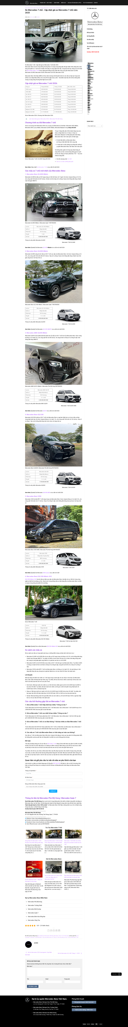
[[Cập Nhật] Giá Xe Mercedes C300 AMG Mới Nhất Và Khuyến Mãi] (73, 867)
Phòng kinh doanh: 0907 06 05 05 (84, 1002)
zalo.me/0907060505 (43, 824)
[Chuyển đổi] (26, 901)
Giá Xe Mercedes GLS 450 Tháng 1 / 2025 (69, 953)
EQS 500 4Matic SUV (52, 646)
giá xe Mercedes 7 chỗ (33, 70)
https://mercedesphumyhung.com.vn (41, 818)
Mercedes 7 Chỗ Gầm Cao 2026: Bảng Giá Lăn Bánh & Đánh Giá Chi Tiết (72, 842)
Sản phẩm (56, 2)
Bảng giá (63, 2)
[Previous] (87, 90)
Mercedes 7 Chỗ (48, 7)
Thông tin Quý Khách (30, 770)
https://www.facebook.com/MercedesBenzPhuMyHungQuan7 (48, 822)
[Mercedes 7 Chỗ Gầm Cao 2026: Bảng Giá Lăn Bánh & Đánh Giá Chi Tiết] (73, 834)
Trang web (67, 979)
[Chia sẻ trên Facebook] (48, 930)
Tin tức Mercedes (88, 2)
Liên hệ (95, 2)
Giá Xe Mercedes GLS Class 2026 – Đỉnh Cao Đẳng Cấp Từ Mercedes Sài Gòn (53, 877)
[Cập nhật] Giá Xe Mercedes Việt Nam (34, 7)
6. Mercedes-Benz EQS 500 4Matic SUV (38, 576)
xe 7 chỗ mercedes (60, 937)
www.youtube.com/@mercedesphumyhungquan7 (44, 820)
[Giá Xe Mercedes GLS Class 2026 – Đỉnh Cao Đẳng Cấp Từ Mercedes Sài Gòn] (53, 867)
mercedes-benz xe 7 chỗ (50, 937)
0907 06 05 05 (56, 763)
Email (47, 979)
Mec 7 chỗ (34, 937)
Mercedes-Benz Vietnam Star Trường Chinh (45, 1007)
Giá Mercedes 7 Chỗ (42, 167)
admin (38, 17)
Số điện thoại (28, 777)
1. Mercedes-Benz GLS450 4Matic (36, 174)
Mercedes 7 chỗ (51, 743)
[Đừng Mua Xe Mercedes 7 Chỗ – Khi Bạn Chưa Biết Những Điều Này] (34, 834)
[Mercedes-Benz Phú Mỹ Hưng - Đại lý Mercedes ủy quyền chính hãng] (31, 2)
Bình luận (30, 966)
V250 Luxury (46, 572)
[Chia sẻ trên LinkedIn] (59, 930)
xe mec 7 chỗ (67, 937)
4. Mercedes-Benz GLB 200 (34, 414)
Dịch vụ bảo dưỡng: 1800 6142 (84, 1009)
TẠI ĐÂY (69, 159)
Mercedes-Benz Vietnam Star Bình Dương (44, 1012)
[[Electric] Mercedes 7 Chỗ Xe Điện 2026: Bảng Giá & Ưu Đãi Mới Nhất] (53, 834)
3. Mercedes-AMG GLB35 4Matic (36, 333)
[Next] (91, 90)
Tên (28, 979)
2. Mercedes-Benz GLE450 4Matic (36, 251)
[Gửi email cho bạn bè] (54, 930)
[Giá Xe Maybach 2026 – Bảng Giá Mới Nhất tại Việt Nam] (34, 869)
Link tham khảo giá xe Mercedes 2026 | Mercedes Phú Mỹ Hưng (45, 119)
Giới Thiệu (49, 2)
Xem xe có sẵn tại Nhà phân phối (64, 161)
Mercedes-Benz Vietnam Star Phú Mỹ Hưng (45, 1002)
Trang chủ (42, 2)
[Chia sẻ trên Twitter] (51, 930)
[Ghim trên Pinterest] (56, 930)
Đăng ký (53, 791)
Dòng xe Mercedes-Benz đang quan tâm (35, 784)
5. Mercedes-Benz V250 (33, 496)
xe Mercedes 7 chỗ (74, 937)
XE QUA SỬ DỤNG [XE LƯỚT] (74, 2)
